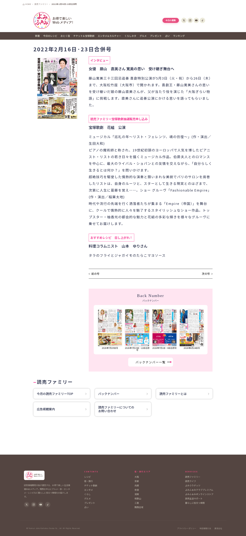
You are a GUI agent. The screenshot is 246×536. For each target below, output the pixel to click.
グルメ (143, 35)
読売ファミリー (192, 476)
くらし (87, 494)
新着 (37, 35)
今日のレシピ (50, 35)
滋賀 (137, 494)
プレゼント (156, 35)
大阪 (137, 476)
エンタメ (88, 489)
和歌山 (138, 498)
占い (167, 35)
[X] (184, 20)
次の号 (206, 273)
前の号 (95, 273)
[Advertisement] (123, 437)
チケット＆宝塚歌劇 (83, 35)
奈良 (137, 489)
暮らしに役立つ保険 (195, 502)
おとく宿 (65, 35)
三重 (137, 502)
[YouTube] (196, 20)
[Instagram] (190, 20)
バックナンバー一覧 (151, 362)
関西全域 (139, 507)
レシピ (87, 476)
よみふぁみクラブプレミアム (199, 489)
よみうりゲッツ (192, 485)
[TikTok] (202, 20)
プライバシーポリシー (186, 528)
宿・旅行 (88, 481)
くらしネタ (130, 35)
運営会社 (218, 528)
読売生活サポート (193, 498)
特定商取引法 (205, 528)
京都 (137, 481)
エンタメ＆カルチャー (109, 35)
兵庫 (137, 485)
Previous (96, 329)
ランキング (179, 35)
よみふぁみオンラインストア (199, 494)
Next (205, 329)
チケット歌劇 (90, 485)
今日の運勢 (171, 20)
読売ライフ (190, 481)
